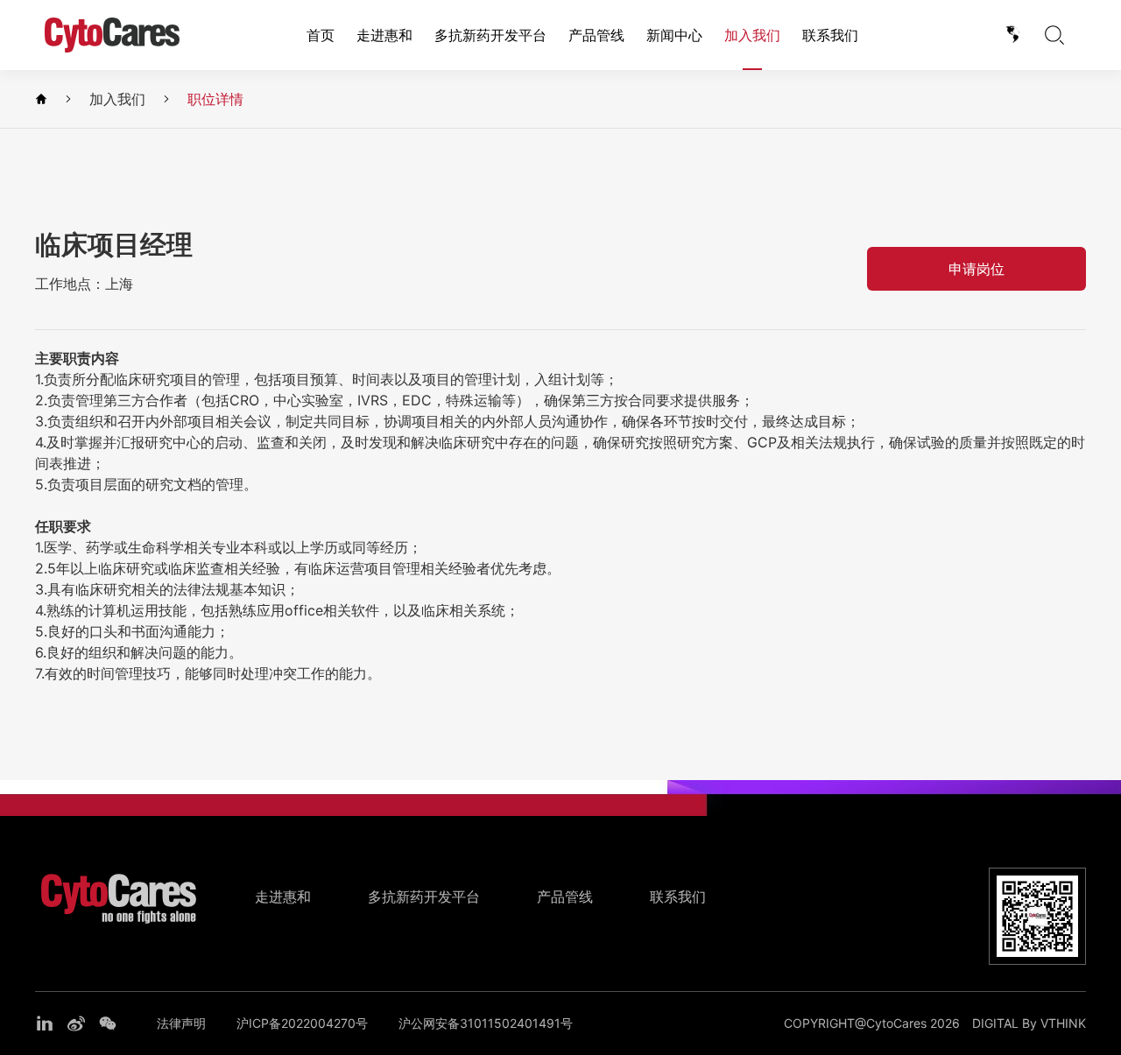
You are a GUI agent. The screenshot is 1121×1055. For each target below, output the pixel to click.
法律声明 (181, 1023)
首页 (321, 35)
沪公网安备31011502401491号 (485, 1023)
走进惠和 (384, 35)
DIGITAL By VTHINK (1029, 1023)
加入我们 (752, 35)
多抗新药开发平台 (490, 35)
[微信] (107, 1023)
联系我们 (830, 35)
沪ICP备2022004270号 (302, 1023)
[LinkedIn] (44, 1023)
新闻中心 (674, 35)
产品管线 (596, 35)
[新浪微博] (76, 1023)
